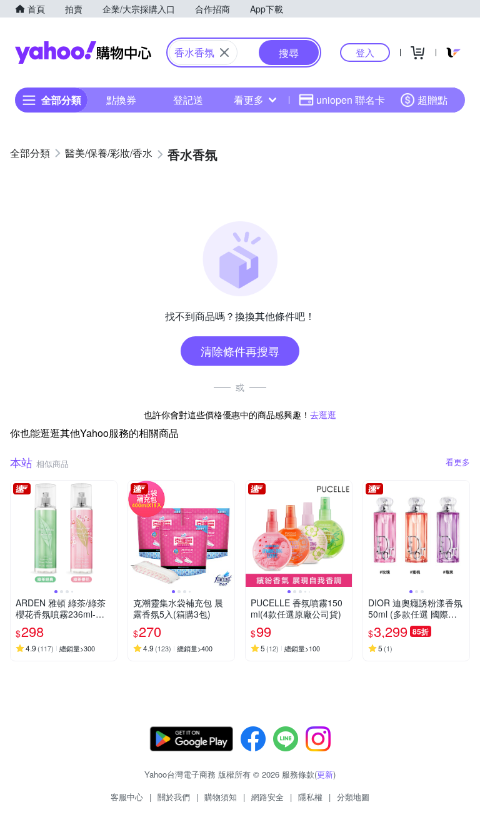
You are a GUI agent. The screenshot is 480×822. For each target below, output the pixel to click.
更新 (325, 774)
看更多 (249, 100)
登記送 (188, 100)
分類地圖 (353, 797)
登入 (365, 52)
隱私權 (310, 797)
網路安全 (267, 797)
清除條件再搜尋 (240, 351)
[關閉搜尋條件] (224, 52)
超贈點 (433, 100)
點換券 (121, 100)
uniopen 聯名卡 (350, 100)
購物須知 (220, 797)
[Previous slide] (19, 533)
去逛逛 (323, 414)
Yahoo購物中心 (83, 53)
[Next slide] (109, 533)
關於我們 (174, 797)
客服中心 (127, 797)
